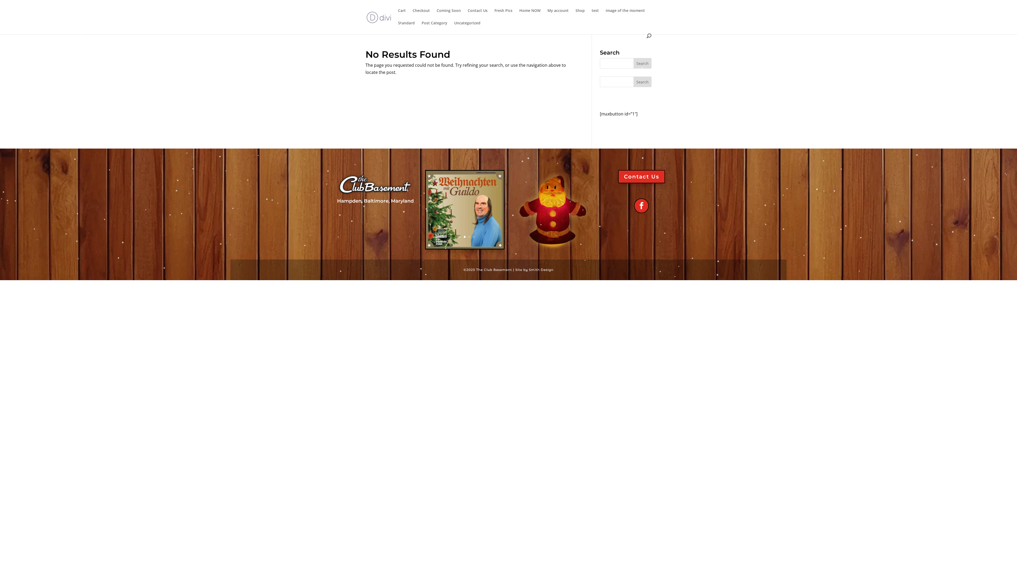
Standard (406, 23)
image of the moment (625, 11)
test (595, 11)
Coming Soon (449, 11)
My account (558, 11)
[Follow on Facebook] (641, 205)
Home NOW (530, 11)
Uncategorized (467, 23)
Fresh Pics (503, 11)
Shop (580, 11)
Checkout (421, 11)
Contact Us (478, 11)
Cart (402, 11)
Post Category (434, 23)
